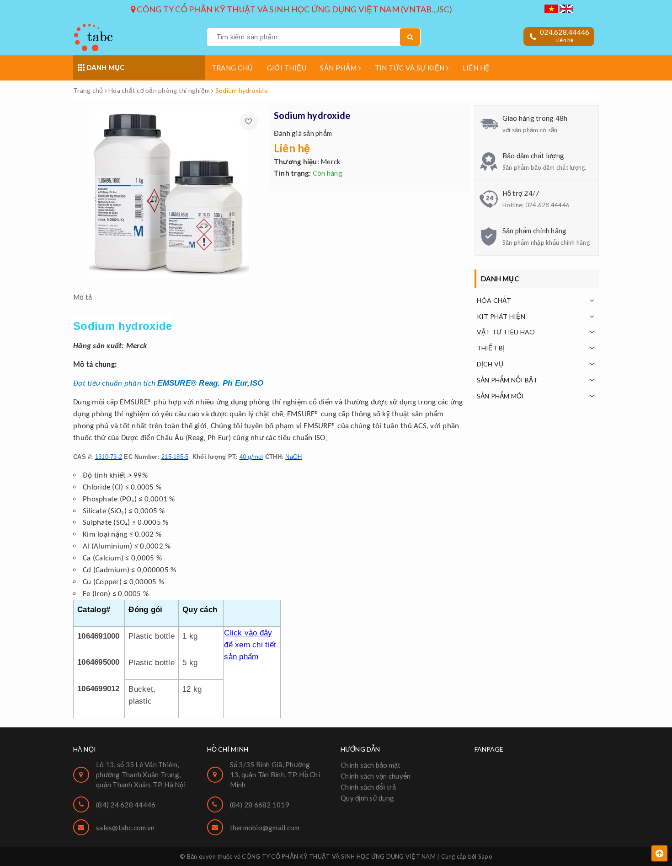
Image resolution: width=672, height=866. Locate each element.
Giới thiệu (287, 68)
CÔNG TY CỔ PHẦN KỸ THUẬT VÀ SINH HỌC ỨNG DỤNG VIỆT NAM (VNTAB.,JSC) (293, 9)
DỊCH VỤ (490, 364)
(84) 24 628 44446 (125, 805)
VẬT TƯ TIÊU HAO (506, 332)
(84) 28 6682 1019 (259, 805)
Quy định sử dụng (367, 798)
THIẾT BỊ (491, 348)
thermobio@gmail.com (265, 827)
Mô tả (82, 297)
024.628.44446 (564, 32)
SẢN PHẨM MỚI (500, 396)
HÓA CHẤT (494, 300)
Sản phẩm (339, 68)
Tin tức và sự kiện (411, 68)
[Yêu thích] (249, 121)
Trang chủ (232, 68)
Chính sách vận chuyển (376, 776)
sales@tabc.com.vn (125, 827)
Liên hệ (476, 68)
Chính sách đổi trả (368, 787)
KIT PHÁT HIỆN (501, 316)
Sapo (485, 856)
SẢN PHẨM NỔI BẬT (507, 380)
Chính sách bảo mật (371, 765)
